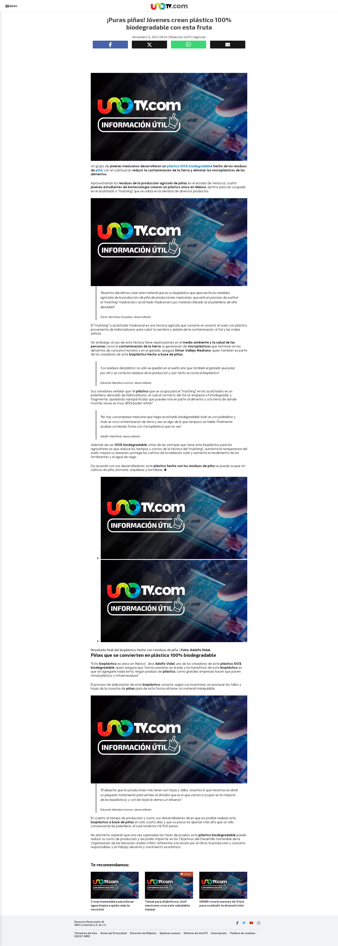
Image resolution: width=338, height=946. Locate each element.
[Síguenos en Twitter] (243, 923)
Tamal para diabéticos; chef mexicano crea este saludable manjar (167, 905)
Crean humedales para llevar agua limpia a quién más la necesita (112, 905)
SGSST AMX (82, 936)
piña (99, 170)
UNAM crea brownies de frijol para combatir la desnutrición (221, 903)
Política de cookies (242, 933)
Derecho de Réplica (143, 933)
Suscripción (219, 933)
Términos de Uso (85, 933)
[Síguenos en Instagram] (258, 923)
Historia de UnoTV (196, 933)
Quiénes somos (170, 933)
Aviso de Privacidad (114, 933)
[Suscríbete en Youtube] (251, 923)
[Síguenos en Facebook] (237, 923)
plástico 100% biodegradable (189, 166)
